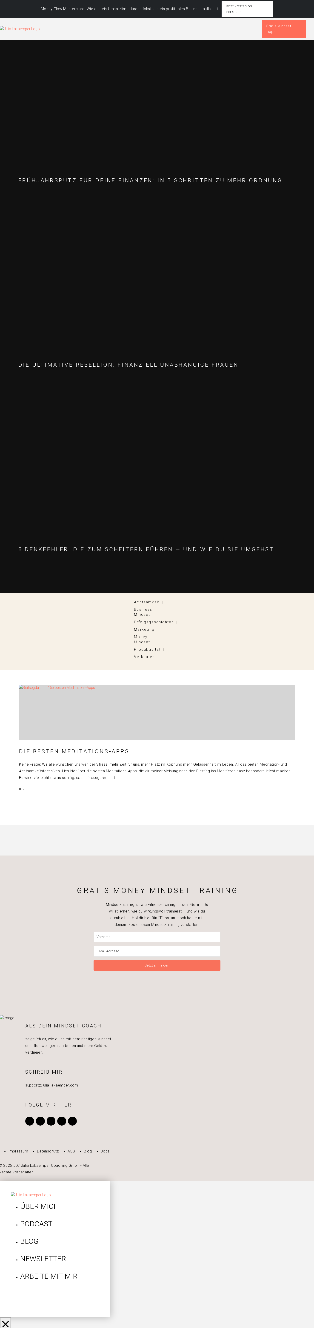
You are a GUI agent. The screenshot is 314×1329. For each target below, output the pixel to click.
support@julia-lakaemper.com (51, 1085)
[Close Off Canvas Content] (5, 1322)
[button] (313, 29)
